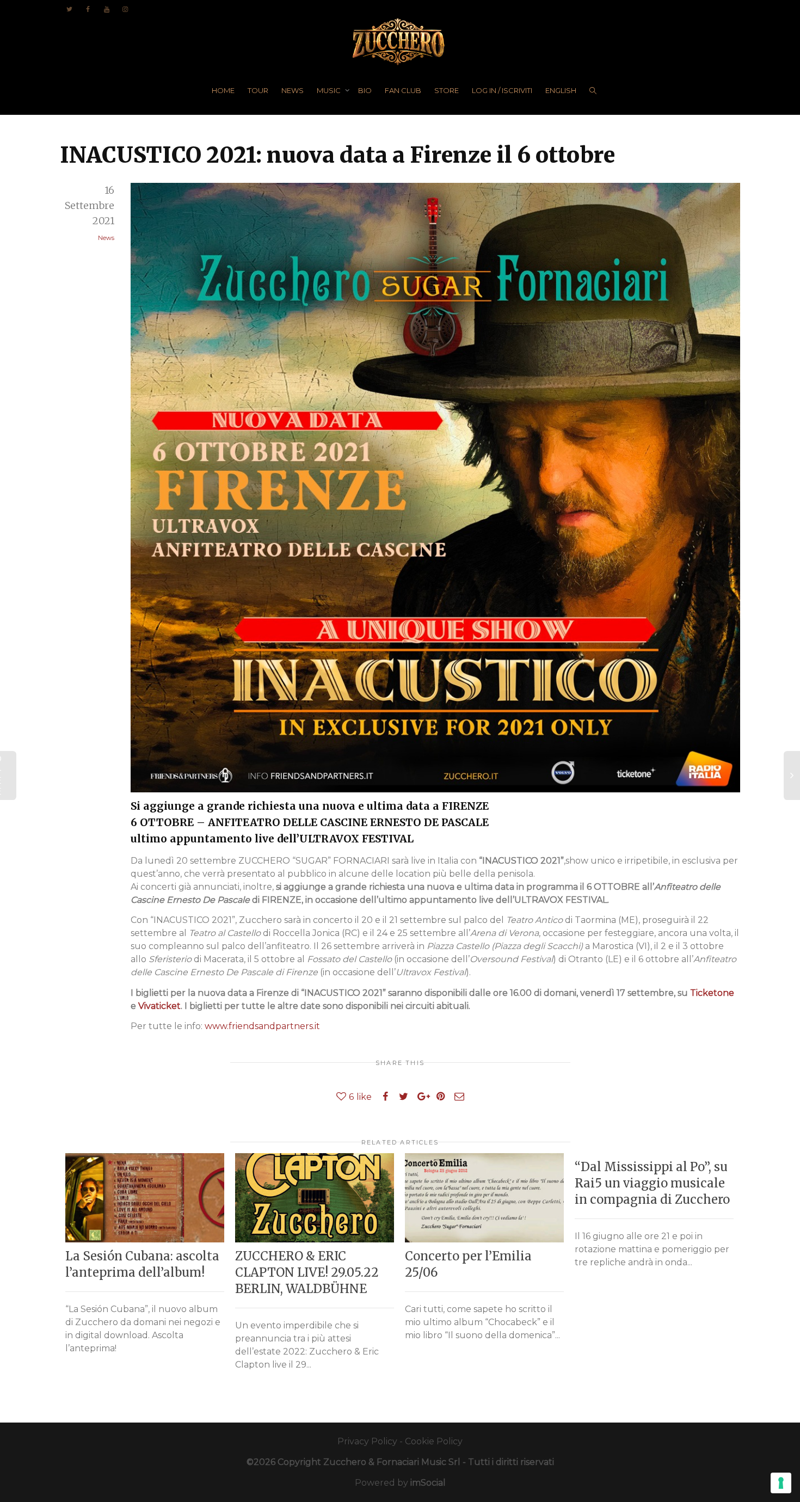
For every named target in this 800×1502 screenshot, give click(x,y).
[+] (144, 1197)
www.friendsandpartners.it (262, 1026)
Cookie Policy (434, 1441)
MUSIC (329, 90)
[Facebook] (88, 9)
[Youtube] (106, 9)
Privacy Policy (367, 1441)
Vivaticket (159, 1006)
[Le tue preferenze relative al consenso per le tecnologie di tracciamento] (781, 1483)
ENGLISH (560, 90)
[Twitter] (69, 9)
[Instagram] (125, 9)
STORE (446, 90)
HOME (223, 90)
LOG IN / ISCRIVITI (502, 90)
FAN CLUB (403, 90)
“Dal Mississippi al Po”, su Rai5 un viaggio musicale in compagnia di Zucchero (652, 1183)
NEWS (292, 90)
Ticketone (712, 993)
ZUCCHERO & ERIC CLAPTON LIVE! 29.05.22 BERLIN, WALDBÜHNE (307, 1272)
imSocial (428, 1483)
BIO (365, 90)
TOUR (258, 90)
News (106, 238)
